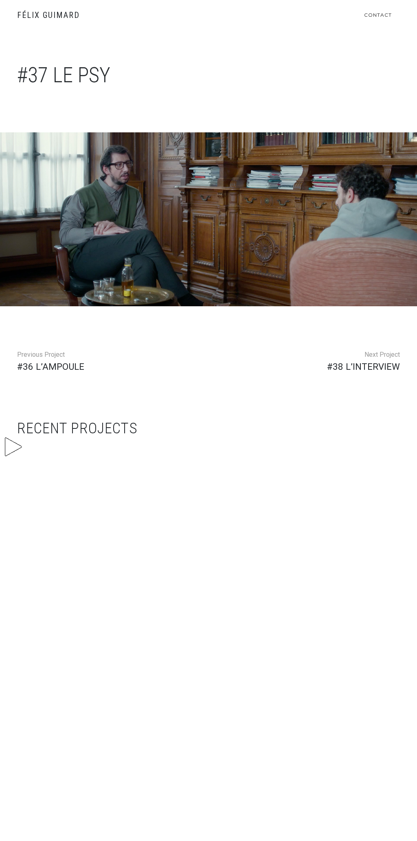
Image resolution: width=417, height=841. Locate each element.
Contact (378, 15)
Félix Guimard (48, 15)
